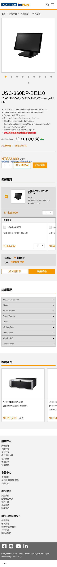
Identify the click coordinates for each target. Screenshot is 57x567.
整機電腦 (24, 14)
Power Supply (9, 316)
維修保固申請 (7, 499)
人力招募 (5, 530)
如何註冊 (5, 477)
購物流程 (5, 446)
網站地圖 (5, 520)
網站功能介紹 (7, 455)
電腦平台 (13, 14)
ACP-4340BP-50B (13, 402)
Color (5, 321)
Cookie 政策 (16, 556)
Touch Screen (9, 310)
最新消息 (5, 523)
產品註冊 (5, 495)
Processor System (11, 299)
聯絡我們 (5, 508)
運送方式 (5, 452)
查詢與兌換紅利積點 (10, 480)
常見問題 (5, 465)
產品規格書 (6, 145)
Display (6, 305)
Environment (8, 344)
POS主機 (36, 14)
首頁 (3, 14)
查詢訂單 (5, 483)
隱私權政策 (6, 533)
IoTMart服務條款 (8, 527)
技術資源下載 (21, 145)
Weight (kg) (8, 338)
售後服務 (5, 462)
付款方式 (5, 449)
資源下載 (5, 502)
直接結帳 (40, 165)
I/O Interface (8, 327)
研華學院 (5, 505)
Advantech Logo (15, 5)
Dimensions (8, 333)
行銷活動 (5, 459)
